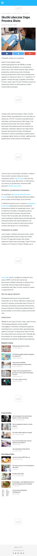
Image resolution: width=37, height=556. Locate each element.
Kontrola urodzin (17, 13)
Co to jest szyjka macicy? (19, 379)
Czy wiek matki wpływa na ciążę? (22, 432)
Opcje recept (25, 13)
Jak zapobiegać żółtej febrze (21, 449)
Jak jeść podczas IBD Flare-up (21, 457)
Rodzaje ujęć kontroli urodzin (21, 346)
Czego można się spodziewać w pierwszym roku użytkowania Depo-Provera (23, 372)
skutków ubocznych (14, 186)
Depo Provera (19, 178)
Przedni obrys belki (18, 473)
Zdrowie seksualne (6, 13)
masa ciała (4, 277)
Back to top (18, 547)
